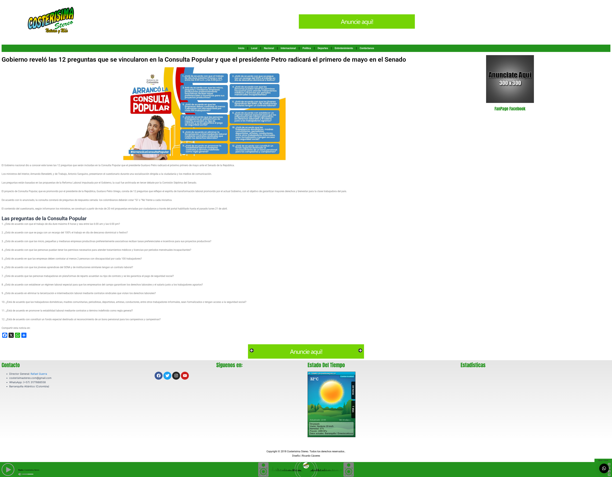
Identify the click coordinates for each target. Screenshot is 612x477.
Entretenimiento (344, 48)
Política (306, 48)
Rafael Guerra (39, 373)
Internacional (288, 48)
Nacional (269, 48)
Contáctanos (367, 48)
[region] (306, 351)
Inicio (241, 48)
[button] (604, 468)
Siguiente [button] (360, 350)
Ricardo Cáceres (311, 455)
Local (254, 48)
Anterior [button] (252, 350)
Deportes (323, 48)
